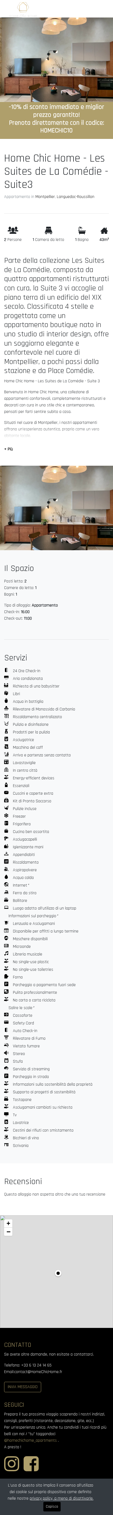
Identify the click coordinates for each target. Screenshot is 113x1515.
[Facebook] (31, 1470)
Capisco (52, 1506)
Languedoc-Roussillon (75, 197)
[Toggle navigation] (100, 10)
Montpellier (45, 197)
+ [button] (8, 1223)
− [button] (8, 1232)
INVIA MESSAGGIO (23, 1387)
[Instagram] (11, 1470)
